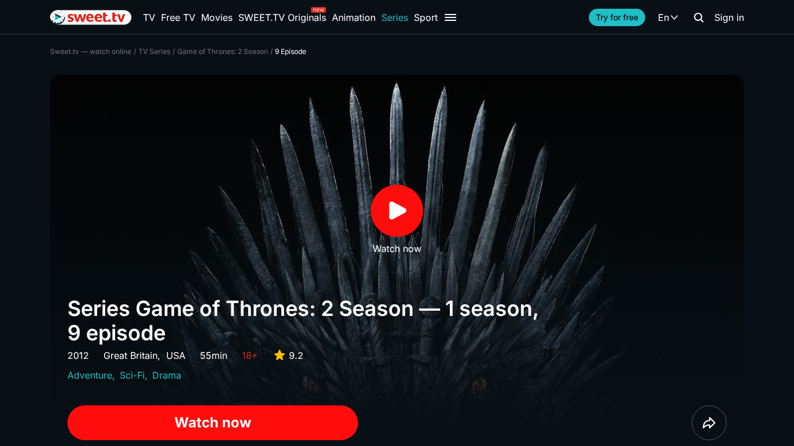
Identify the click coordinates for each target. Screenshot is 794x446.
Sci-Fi (132, 375)
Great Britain (130, 355)
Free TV (178, 17)
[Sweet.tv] (90, 17)
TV (149, 17)
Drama (166, 375)
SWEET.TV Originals (282, 17)
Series (394, 17)
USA (175, 355)
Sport (426, 17)
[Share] (709, 422)
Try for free (617, 17)
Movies (217, 17)
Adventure (89, 375)
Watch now (212, 422)
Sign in (729, 17)
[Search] (699, 17)
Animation (353, 17)
